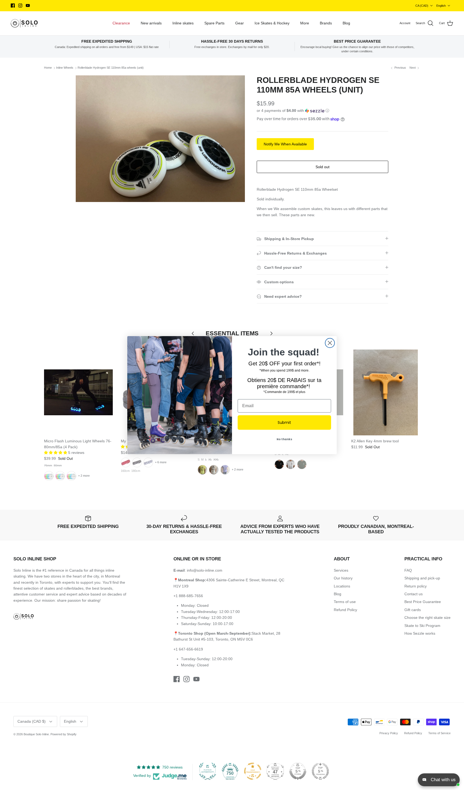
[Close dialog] (330, 343)
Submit (284, 422)
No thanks (284, 439)
